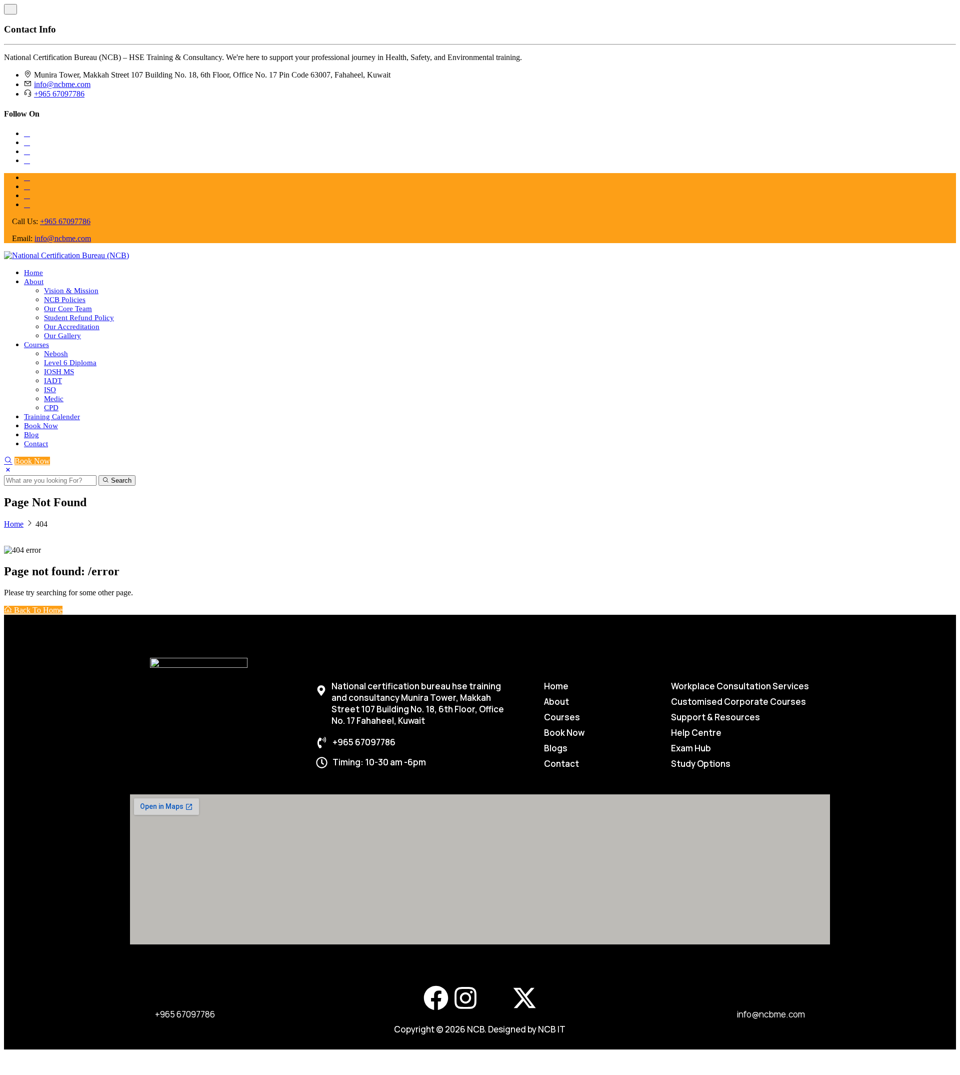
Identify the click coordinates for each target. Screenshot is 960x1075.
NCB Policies (65, 300)
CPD (51, 408)
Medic (54, 399)
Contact (36, 444)
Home (33, 273)
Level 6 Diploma (70, 363)
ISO (50, 390)
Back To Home (37, 610)
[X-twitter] (524, 997)
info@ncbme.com (62, 84)
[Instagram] (465, 997)
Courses (36, 345)
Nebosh (56, 354)
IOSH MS (59, 372)
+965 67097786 (59, 94)
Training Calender (52, 417)
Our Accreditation (72, 327)
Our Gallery (62, 336)
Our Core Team (68, 309)
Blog (31, 435)
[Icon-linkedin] (495, 997)
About (34, 282)
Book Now (41, 426)
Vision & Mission (71, 291)
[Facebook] (436, 997)
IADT (53, 381)
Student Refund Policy (79, 318)
